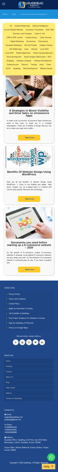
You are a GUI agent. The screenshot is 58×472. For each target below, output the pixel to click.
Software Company (23, 61)
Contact (9, 372)
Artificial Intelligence (40, 26)
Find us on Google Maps (18, 328)
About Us (9, 377)
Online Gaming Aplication (43, 53)
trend (41, 65)
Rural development (14, 57)
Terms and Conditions (17, 299)
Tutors (48, 65)
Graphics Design (46, 45)
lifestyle (34, 49)
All (11, 26)
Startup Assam (13, 65)
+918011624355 (10, 430)
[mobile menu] (3, 4)
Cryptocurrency (31, 37)
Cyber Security (46, 37)
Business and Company (22, 34)
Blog (14, 14)
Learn (26, 49)
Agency (9, 393)
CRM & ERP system (14, 37)
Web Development (30, 68)
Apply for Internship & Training (21, 309)
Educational (43, 41)
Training (34, 65)
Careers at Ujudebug (14, 398)
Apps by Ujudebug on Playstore (21, 323)
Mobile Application (23, 53)
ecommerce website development (34, 14)
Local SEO (44, 49)
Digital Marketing (17, 41)
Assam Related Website (13, 30)
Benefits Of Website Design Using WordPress (29, 173)
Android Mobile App (22, 26)
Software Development (43, 61)
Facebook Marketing (14, 45)
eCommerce (31, 41)
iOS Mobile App (15, 49)
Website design (46, 68)
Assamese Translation (34, 30)
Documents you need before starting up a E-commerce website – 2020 (29, 245)
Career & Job (40, 34)
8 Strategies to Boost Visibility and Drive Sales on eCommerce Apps (29, 113)
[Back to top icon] (38, 466)
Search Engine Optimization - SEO (37, 57)
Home (5, 14)
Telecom (24, 65)
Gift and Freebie (30, 45)
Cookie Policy (14, 304)
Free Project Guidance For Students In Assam (27, 318)
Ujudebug (17, 68)
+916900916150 (10, 427)
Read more (29, 138)
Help (47, 466)
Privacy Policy (14, 294)
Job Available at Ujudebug (19, 313)
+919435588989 (10, 432)
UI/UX (8, 68)
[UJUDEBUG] (29, 4)
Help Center (10, 388)
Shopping (10, 61)
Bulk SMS (50, 30)
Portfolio (9, 366)
